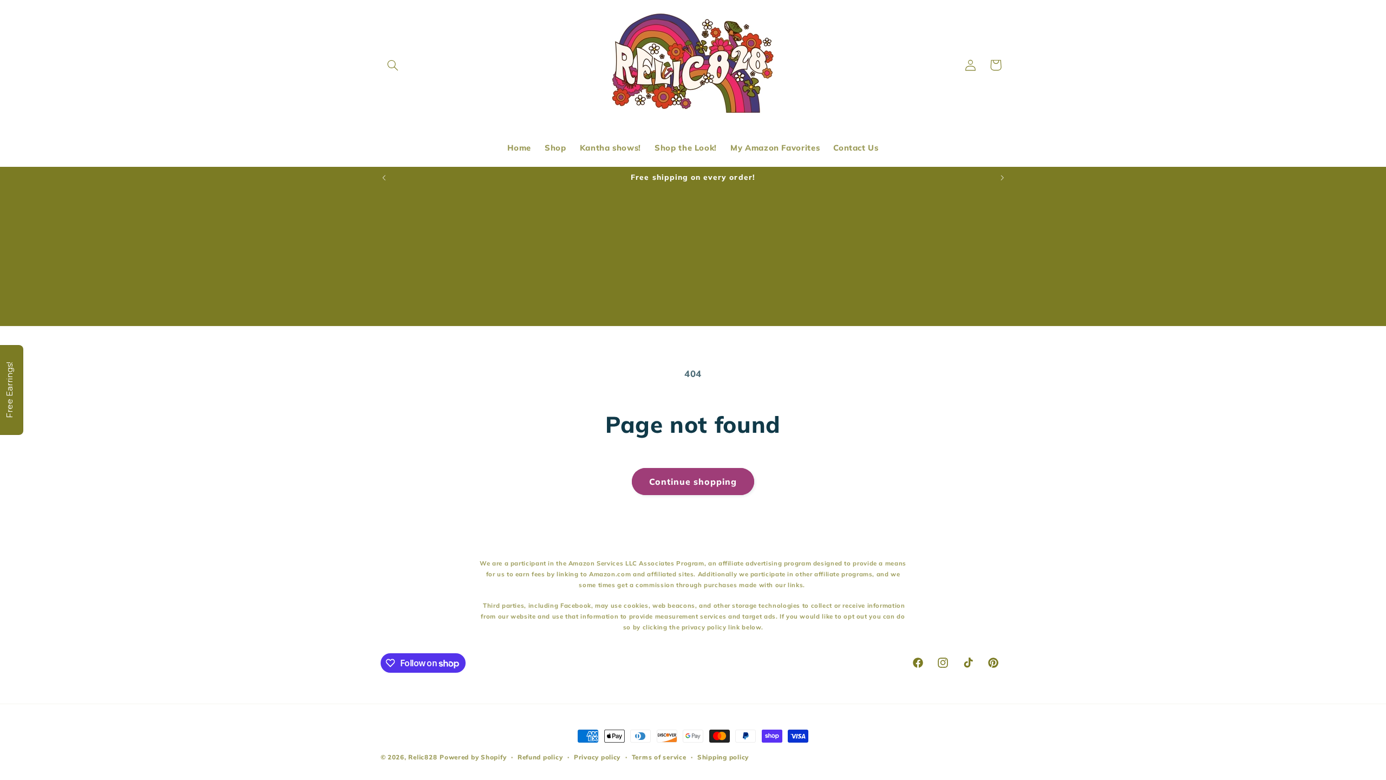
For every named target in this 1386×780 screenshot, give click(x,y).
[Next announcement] (1002, 177)
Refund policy (540, 757)
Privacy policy (597, 757)
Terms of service (659, 757)
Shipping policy (723, 757)
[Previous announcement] (384, 177)
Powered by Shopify (473, 757)
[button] (393, 65)
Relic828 (422, 757)
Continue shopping (693, 481)
